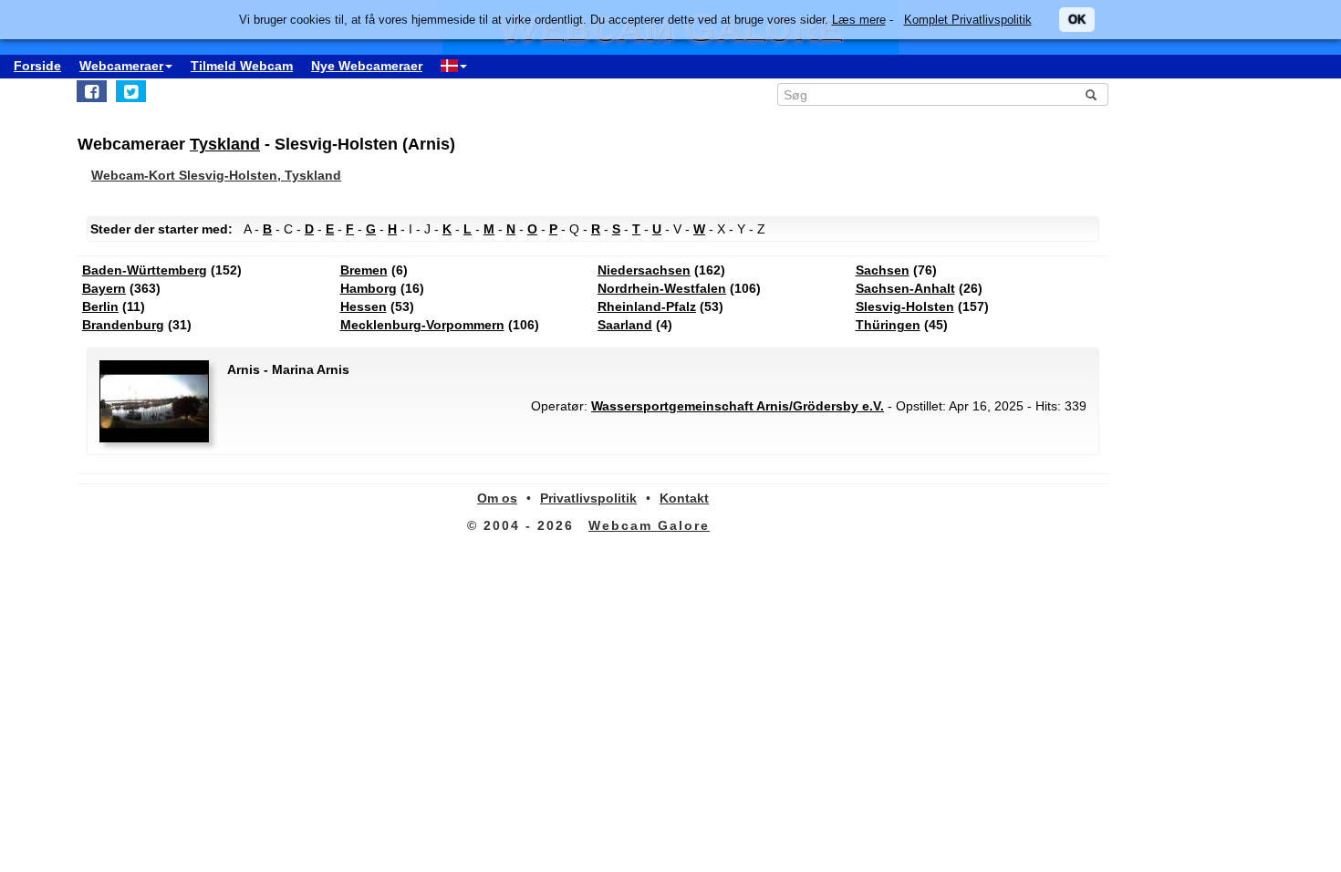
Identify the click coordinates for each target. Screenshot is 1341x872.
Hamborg (368, 288)
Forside (37, 65)
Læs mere (859, 19)
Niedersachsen (644, 270)
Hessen (363, 306)
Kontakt (684, 498)
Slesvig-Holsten (905, 306)
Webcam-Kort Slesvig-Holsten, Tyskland (216, 175)
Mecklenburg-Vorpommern (422, 324)
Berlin (100, 306)
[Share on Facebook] (92, 91)
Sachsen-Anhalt (905, 288)
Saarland (625, 324)
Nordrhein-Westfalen (662, 288)
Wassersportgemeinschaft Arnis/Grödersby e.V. (737, 406)
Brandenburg (123, 324)
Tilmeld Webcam (242, 65)
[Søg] (1091, 95)
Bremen (364, 270)
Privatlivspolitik (588, 498)
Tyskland (225, 144)
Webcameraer (121, 65)
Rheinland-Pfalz (647, 306)
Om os (497, 498)
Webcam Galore (649, 525)
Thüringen (888, 324)
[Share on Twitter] (131, 91)
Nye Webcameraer (366, 65)
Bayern (104, 288)
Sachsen (883, 270)
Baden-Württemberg (144, 270)
